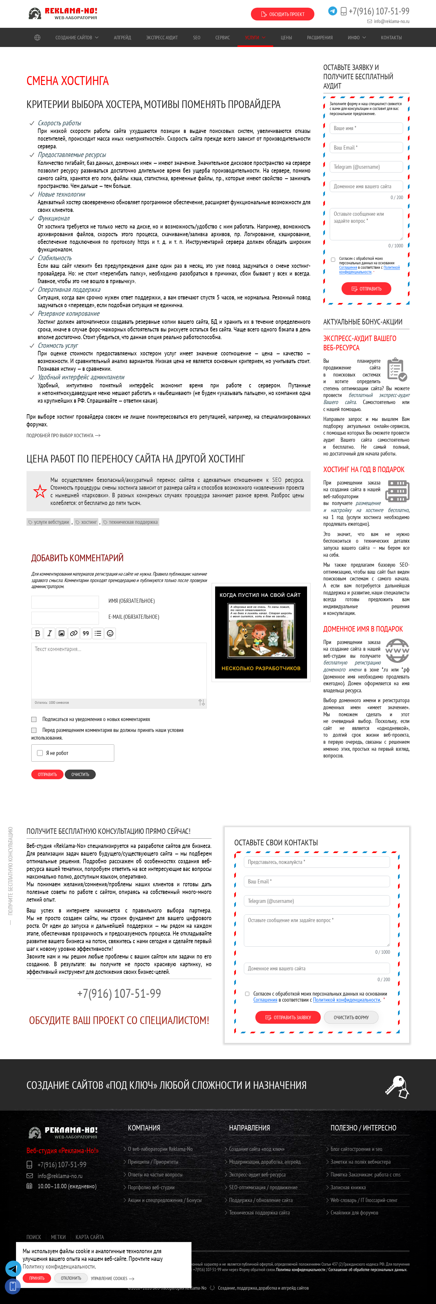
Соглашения (348, 267)
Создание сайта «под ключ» (257, 1149)
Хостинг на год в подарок (364, 469)
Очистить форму (351, 1017)
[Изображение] (61, 633)
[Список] (98, 633)
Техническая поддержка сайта (259, 1212)
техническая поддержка (133, 521)
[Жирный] (37, 633)
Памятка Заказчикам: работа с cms (366, 1174)
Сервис (222, 37)
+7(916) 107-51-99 (379, 11)
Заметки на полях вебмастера (361, 1161)
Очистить (80, 774)
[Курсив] (49, 633)
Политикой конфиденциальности (369, 269)
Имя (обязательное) (131, 600)
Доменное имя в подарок (363, 629)
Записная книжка (348, 1187)
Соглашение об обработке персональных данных (367, 1269)
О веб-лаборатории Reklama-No (160, 1149)
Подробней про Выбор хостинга (60, 435)
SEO (196, 37)
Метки (58, 1237)
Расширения (320, 37)
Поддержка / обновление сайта (261, 1200)
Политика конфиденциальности (300, 1269)
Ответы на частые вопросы (155, 1174)
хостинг (89, 521)
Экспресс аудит (162, 37)
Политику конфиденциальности (59, 1266)
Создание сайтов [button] (74, 37)
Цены (286, 37)
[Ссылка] (73, 633)
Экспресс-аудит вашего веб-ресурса (359, 343)
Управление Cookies (109, 1278)
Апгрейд (122, 37)
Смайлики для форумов (354, 1212)
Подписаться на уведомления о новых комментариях (96, 719)
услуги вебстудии (51, 521)
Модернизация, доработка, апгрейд (265, 1161)
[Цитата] (86, 633)
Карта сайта (90, 1237)
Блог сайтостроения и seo (356, 1149)
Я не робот (57, 753)
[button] (261, 632)
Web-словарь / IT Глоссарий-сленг (364, 1200)
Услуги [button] (252, 37)
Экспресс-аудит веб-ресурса (257, 1174)
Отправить (47, 774)
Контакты (391, 37)
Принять (36, 1278)
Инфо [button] (354, 37)
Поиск (33, 1237)
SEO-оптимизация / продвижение (263, 1187)
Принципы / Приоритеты (153, 1161)
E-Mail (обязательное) (134, 616)
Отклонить (71, 1278)
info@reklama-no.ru (392, 21)
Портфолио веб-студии (151, 1187)
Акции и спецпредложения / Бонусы (165, 1200)
